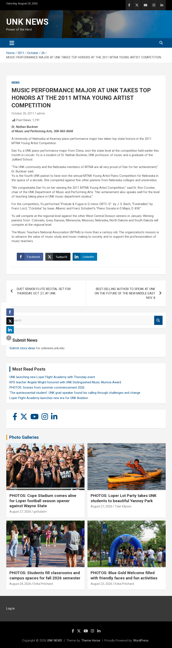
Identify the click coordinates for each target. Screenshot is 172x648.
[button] (8, 337)
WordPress (141, 640)
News (16, 82)
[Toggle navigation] (11, 43)
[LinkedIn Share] (10, 330)
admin (41, 113)
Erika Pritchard (43, 583)
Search (158, 320)
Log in (10, 608)
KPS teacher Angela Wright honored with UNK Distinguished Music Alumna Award (65, 382)
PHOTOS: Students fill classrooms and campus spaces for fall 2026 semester (44, 575)
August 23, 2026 (101, 583)
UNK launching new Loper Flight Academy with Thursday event (52, 377)
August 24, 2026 (20, 583)
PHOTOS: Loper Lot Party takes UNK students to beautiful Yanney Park (123, 498)
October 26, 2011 (23, 113)
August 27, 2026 (20, 511)
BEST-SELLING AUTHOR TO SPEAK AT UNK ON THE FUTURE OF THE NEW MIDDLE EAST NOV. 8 (125, 293)
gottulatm (40, 511)
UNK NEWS (27, 22)
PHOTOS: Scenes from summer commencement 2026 (47, 387)
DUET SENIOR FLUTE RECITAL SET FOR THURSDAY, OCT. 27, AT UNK (44, 291)
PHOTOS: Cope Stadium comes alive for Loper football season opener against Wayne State (42, 500)
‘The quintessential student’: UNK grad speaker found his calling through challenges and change (74, 393)
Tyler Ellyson (123, 506)
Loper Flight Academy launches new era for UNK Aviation (48, 398)
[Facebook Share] (10, 312)
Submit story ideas (22, 348)
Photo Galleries (24, 437)
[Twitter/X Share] (10, 321)
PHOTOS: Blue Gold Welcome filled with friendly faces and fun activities (124, 575)
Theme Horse (90, 640)
